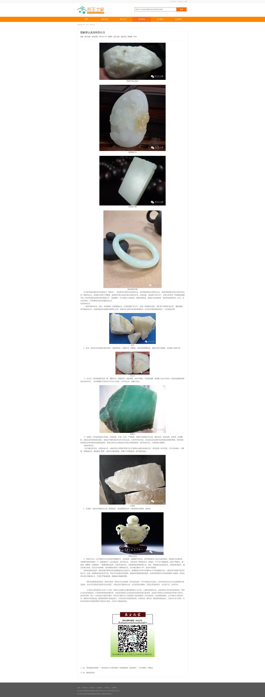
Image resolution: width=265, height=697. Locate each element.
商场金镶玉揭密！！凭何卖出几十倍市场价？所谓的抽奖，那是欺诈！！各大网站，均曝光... (120, 668)
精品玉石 (123, 19)
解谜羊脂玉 (91, 673)
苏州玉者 (104, 19)
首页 (86, 19)
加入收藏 (172, 1)
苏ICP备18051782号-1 (114, 691)
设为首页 (180, 1)
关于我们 (160, 19)
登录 (186, 1)
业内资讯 (141, 19)
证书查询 (178, 19)
